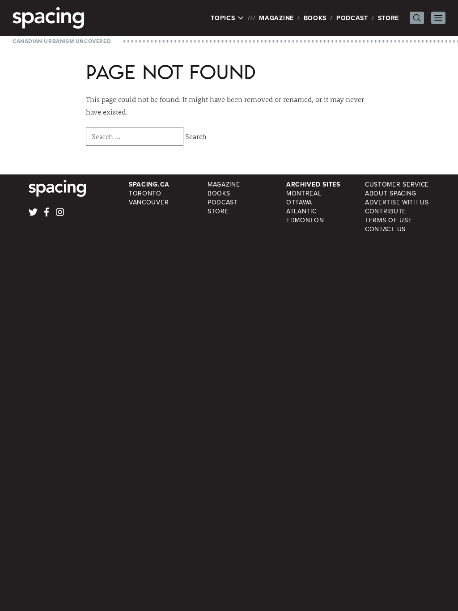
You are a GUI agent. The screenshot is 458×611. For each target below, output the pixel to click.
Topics (224, 17)
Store (388, 17)
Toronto (145, 193)
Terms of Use (388, 220)
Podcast (352, 17)
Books (315, 17)
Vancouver (149, 202)
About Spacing (390, 193)
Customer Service (397, 184)
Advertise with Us (397, 202)
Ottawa (299, 202)
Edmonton (305, 220)
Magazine (276, 17)
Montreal (304, 193)
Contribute (385, 211)
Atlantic (301, 211)
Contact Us (385, 229)
